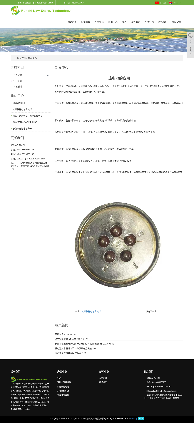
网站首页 (72, 21)
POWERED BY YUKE (121, 418)
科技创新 (17, 86)
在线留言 (135, 21)
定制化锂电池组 (64, 382)
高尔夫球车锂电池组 (64, 353)
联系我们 (162, 21)
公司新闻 (17, 75)
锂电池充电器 (63, 395)
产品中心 (99, 21)
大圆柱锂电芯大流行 (91, 311)
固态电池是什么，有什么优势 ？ (28, 115)
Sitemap (133, 418)
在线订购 (149, 21)
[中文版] (160, 2)
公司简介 (85, 21)
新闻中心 (112, 21)
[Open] (190, 45)
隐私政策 (176, 21)
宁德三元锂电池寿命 (22, 128)
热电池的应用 (19, 103)
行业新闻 (17, 80)
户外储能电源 (63, 391)
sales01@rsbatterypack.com (164, 391)
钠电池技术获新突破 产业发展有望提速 (73, 348)
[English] (175, 2)
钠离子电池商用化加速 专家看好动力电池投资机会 (78, 343)
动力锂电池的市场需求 (65, 339)
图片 (124, 21)
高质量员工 (60, 334)
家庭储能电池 (63, 386)
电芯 (59, 377)
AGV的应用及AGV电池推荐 (25, 122)
